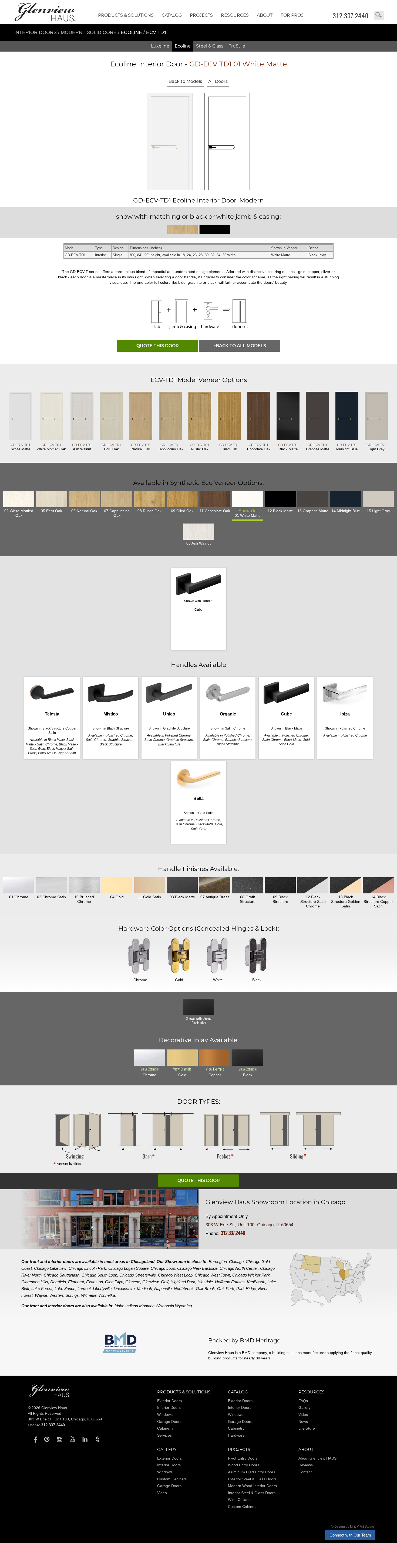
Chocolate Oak (258, 447)
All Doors (218, 81)
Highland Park (182, 1281)
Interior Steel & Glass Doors (251, 1493)
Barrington (218, 1261)
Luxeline (160, 46)
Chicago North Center (239, 1268)
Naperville (163, 1288)
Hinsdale (205, 1281)
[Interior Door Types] (198, 1165)
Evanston (94, 1281)
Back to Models (185, 81)
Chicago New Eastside (197, 1268)
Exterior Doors (169, 1401)
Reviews (305, 1465)
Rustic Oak (200, 447)
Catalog (172, 15)
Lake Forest (41, 1288)
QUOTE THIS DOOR (157, 345)
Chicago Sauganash (61, 1275)
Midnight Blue (347, 447)
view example (149, 1069)
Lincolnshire (124, 1288)
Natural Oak (141, 447)
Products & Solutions (126, 15)
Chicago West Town (212, 1275)
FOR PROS (292, 15)
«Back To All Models (239, 345)
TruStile (237, 46)
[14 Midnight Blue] (345, 499)
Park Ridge (246, 1288)
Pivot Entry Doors (243, 1458)
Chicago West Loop (175, 1275)
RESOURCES (235, 15)
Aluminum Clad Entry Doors (251, 1472)
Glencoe (132, 1281)
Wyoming (183, 1306)
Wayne (41, 1295)
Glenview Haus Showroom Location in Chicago (275, 1202)
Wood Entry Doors (243, 1465)
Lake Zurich (65, 1288)
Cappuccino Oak (170, 447)
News (303, 1421)
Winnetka (107, 1295)
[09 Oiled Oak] (182, 499)
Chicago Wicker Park (251, 1275)
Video (303, 1414)
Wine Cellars (239, 1499)
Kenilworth (256, 1281)
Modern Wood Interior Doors (252, 1486)
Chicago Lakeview (50, 1268)
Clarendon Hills (34, 1281)
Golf (164, 1281)
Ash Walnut (82, 447)
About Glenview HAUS (317, 1458)
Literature (306, 1428)
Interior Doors (36, 32)
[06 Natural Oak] (84, 499)
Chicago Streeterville (137, 1275)
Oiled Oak (229, 447)
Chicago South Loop (99, 1275)
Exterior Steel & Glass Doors (252, 1479)
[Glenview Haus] (34, 1439)
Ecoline (183, 46)
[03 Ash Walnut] (198, 532)
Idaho (119, 1306)
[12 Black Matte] (280, 499)
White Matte (21, 447)
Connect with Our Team (350, 1535)
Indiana (131, 1306)
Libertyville (102, 1288)
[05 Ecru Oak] (51, 499)
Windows (165, 1414)
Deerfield (58, 1281)
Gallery (304, 1407)
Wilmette (88, 1295)
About (264, 15)
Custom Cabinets (172, 1479)
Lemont (84, 1288)
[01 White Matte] (247, 499)
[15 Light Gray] (378, 499)
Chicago (236, 1261)
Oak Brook (205, 1288)
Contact (305, 1472)
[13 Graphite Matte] (312, 499)
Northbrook (184, 1288)
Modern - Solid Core (89, 32)
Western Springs (64, 1295)
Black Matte (288, 447)
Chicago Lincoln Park (87, 1268)
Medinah (144, 1288)
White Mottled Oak (51, 447)
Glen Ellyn (114, 1281)
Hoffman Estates (230, 1281)
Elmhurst (76, 1281)
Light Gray (376, 447)
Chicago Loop (163, 1268)
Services (164, 1435)
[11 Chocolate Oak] (214, 499)
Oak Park (225, 1288)
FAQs (303, 1401)
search (378, 15)
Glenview (150, 1281)
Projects (201, 15)
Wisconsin (165, 1306)
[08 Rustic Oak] (149, 499)
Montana (146, 1306)
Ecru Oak (111, 447)
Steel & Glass (209, 46)
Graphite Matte (317, 447)
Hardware (236, 1435)
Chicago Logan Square (128, 1268)
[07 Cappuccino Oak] (116, 499)
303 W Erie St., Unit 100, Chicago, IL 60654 (249, 1224)
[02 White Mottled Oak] (18, 499)
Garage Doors (169, 1421)
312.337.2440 (351, 15)
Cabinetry (165, 1428)
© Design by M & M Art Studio (352, 1526)
